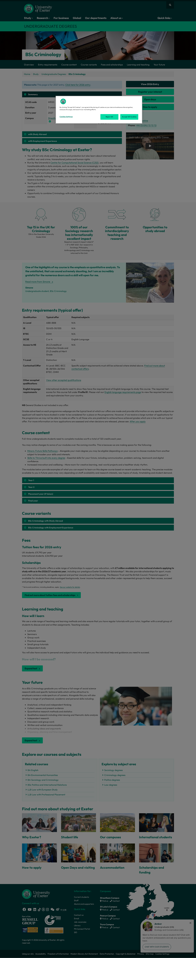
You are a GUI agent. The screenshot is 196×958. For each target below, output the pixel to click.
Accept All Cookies (129, 117)
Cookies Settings (66, 117)
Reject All (109, 117)
